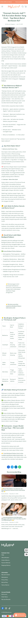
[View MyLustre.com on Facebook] (2, 608)
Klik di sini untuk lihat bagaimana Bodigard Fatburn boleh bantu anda (13, 306)
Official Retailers (5, 557)
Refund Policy (4, 582)
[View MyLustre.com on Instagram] (6, 608)
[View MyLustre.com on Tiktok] (9, 608)
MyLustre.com (8, 612)
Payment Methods (5, 562)
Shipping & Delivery (5, 565)
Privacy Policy (4, 579)
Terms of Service (5, 585)
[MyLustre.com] (14, 6)
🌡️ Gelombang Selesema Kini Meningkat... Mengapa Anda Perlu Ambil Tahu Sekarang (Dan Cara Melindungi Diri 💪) (13, 519)
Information (4, 572)
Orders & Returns (5, 560)
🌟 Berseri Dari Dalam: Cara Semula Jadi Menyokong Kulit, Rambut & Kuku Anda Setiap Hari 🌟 (13, 490)
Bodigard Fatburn (7, 237)
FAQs (2, 555)
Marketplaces (4, 577)
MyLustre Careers (5, 574)
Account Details (5, 592)
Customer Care (5, 553)
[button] (22, 6)
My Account (4, 594)
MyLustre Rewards (5, 599)
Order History (4, 597)
